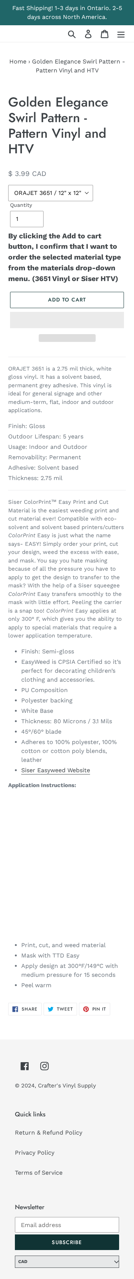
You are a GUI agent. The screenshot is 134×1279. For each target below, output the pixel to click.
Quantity (21, 205)
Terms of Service (39, 1172)
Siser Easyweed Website (55, 770)
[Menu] (121, 33)
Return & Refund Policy (48, 1132)
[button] (67, 320)
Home (17, 61)
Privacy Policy (34, 1152)
